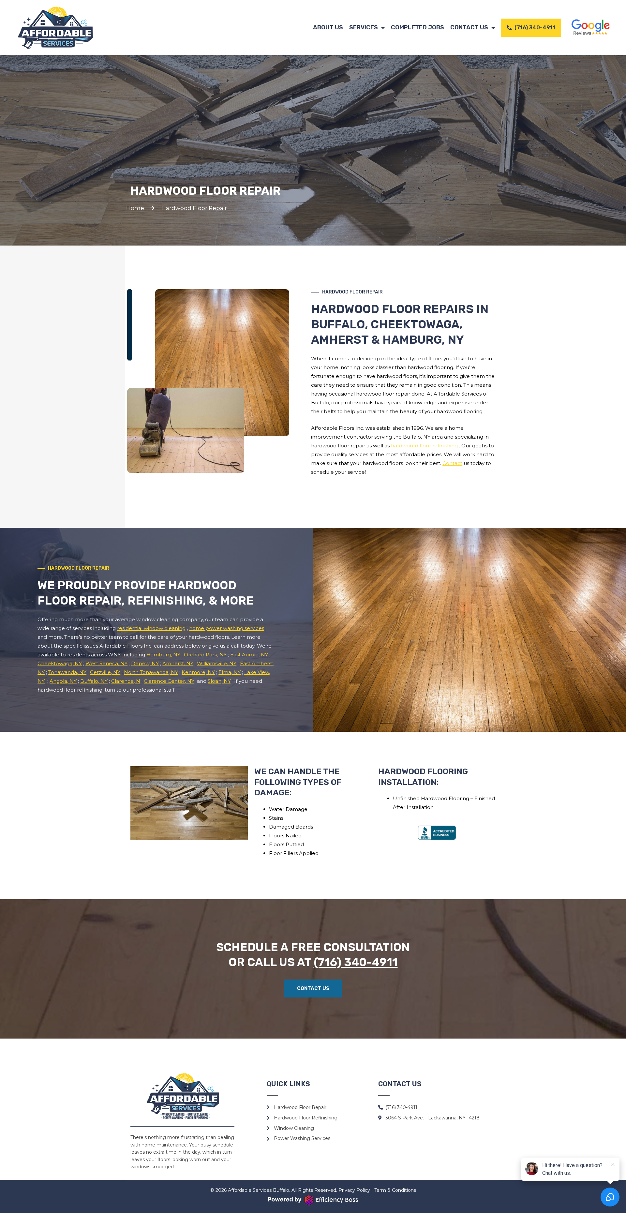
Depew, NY (145, 663)
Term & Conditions (395, 1190)
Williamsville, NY (216, 663)
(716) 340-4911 (356, 962)
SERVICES (363, 27)
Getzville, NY (105, 672)
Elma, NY (229, 672)
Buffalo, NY (94, 681)
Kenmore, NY (198, 672)
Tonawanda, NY (67, 672)
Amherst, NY (177, 663)
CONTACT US (469, 27)
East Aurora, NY (249, 654)
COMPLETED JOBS (417, 27)
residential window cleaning (151, 628)
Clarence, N (125, 681)
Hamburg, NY (163, 654)
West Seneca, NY (106, 663)
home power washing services (226, 628)
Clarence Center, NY (169, 681)
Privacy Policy (354, 1190)
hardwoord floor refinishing (424, 445)
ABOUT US (328, 27)
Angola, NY (63, 681)
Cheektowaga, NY (59, 663)
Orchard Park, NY (205, 654)
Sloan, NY (219, 681)
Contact (452, 463)
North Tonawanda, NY (151, 672)
